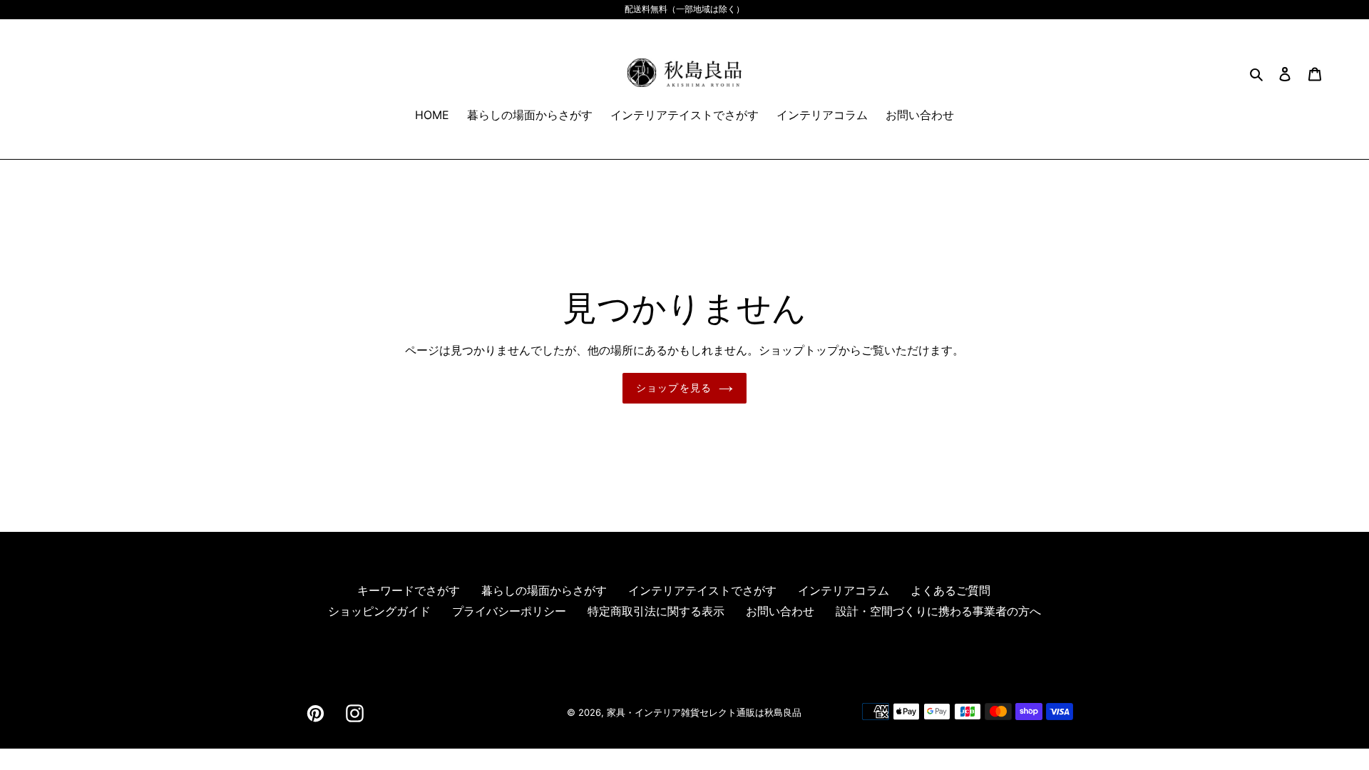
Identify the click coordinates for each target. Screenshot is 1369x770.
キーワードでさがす (408, 590)
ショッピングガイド (379, 611)
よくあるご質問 (950, 590)
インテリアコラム (843, 590)
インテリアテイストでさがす (702, 590)
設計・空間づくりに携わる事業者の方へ (938, 611)
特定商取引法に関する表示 (656, 611)
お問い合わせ (780, 611)
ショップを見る (674, 388)
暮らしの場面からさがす (544, 590)
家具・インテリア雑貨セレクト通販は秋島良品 (704, 712)
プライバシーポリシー (509, 611)
